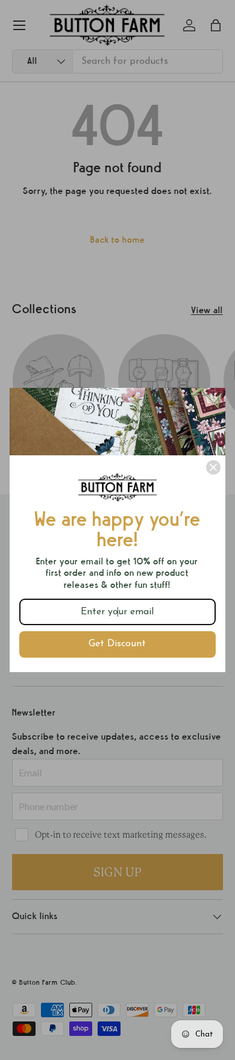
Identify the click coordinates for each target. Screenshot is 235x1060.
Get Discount (117, 644)
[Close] (213, 467)
